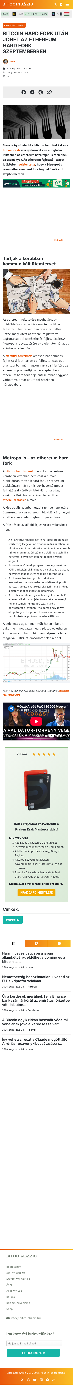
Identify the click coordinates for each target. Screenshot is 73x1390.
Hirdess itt (58, 240)
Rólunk (10, 1297)
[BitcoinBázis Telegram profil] (47, 1379)
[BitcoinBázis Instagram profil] (28, 1379)
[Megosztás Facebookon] (24, 92)
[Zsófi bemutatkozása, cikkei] (5, 61)
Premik (32, 1029)
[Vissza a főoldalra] (18, 3)
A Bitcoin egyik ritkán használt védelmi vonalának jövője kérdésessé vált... (35, 1022)
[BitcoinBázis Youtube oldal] (34, 1379)
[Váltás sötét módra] (61, 4)
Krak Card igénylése (36, 892)
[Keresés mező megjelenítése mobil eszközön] (55, 4)
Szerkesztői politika (18, 1278)
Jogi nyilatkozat (15, 1272)
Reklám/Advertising (18, 1303)
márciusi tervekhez (18, 356)
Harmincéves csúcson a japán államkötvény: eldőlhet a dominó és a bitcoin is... (33, 957)
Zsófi (12, 61)
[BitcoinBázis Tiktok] (53, 1379)
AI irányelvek (14, 1291)
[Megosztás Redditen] (41, 92)
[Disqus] (36, 1102)
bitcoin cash (11, 150)
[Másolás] (49, 92)
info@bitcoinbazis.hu (25, 1318)
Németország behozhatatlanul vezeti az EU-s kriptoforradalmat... (36, 979)
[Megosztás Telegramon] (32, 92)
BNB (27, 14)
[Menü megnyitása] (67, 4)
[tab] (13, 943)
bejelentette (26, 164)
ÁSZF (9, 1284)
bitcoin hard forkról (19, 471)
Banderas (33, 1010)
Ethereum (12, 920)
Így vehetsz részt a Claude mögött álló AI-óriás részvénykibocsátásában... (34, 1041)
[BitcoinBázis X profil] (22, 1379)
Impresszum (13, 1266)
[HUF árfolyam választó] (66, 14)
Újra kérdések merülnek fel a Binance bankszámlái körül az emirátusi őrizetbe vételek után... (36, 1000)
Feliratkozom (33, 1353)
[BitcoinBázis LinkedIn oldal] (41, 1379)
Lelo (30, 967)
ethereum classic (14, 500)
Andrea (32, 986)
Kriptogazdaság (14, 25)
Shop (9, 1309)
